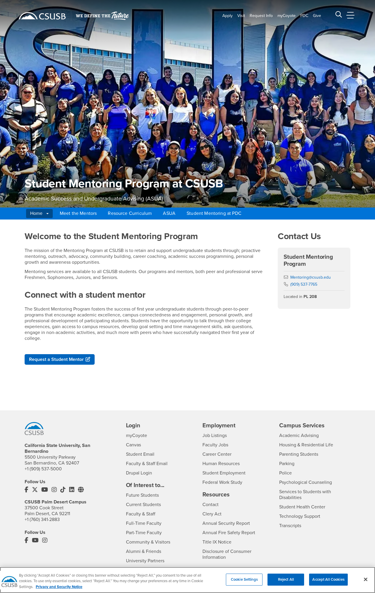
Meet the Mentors (78, 213)
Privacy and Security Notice (59, 587)
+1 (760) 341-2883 (42, 519)
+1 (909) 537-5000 (43, 469)
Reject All (286, 579)
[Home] (42, 15)
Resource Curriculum (130, 213)
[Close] (365, 579)
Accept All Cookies (328, 579)
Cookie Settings (244, 579)
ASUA (169, 213)
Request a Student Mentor (56, 359)
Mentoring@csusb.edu (310, 277)
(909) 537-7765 (303, 284)
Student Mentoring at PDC (214, 213)
